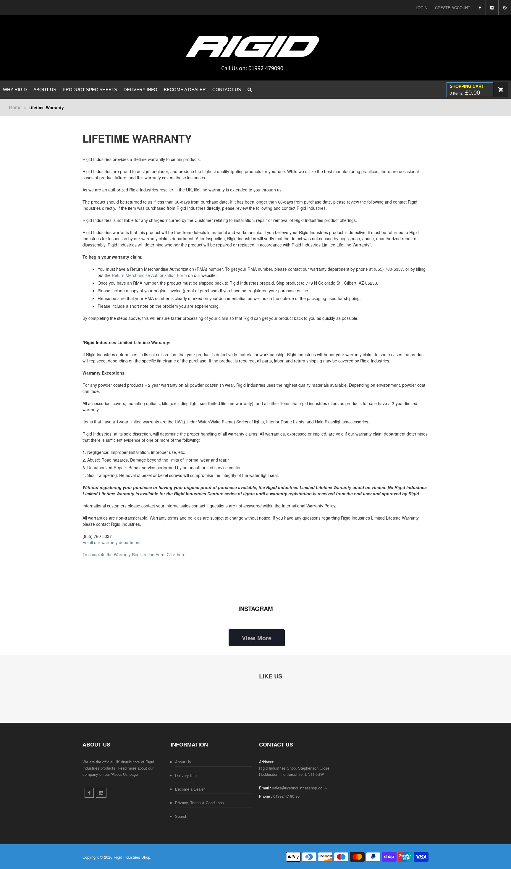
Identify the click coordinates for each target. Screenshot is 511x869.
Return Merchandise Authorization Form (149, 275)
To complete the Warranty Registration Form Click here (134, 554)
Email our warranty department (111, 542)
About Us (44, 89)
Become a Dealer (185, 89)
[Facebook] (480, 7)
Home (15, 107)
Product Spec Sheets (90, 89)
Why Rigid (15, 89)
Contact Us (226, 89)
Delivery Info (140, 89)
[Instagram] (492, 7)
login (421, 7)
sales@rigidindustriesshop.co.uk (300, 788)
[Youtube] (504, 7)
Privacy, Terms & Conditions (199, 802)
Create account (452, 7)
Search (181, 816)
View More (256, 637)
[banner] (213, 48)
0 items (465, 92)
